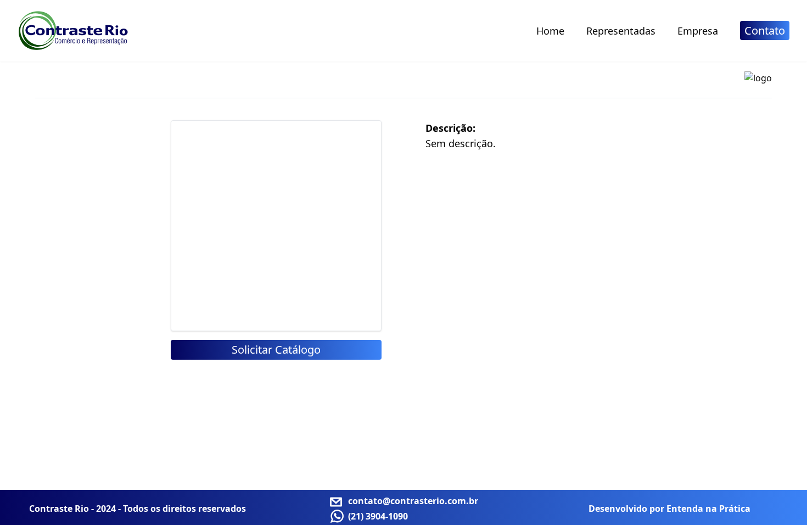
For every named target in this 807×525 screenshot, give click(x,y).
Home (550, 30)
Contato (764, 30)
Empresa (697, 30)
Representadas (620, 30)
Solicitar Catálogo (276, 349)
